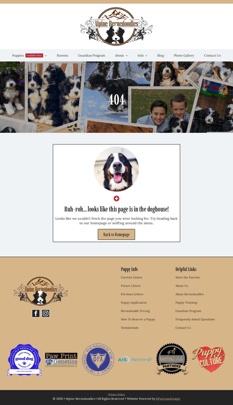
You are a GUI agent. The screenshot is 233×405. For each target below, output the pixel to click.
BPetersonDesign (168, 398)
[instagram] (46, 313)
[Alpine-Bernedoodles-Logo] (116, 9)
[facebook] (36, 313)
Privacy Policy (116, 394)
